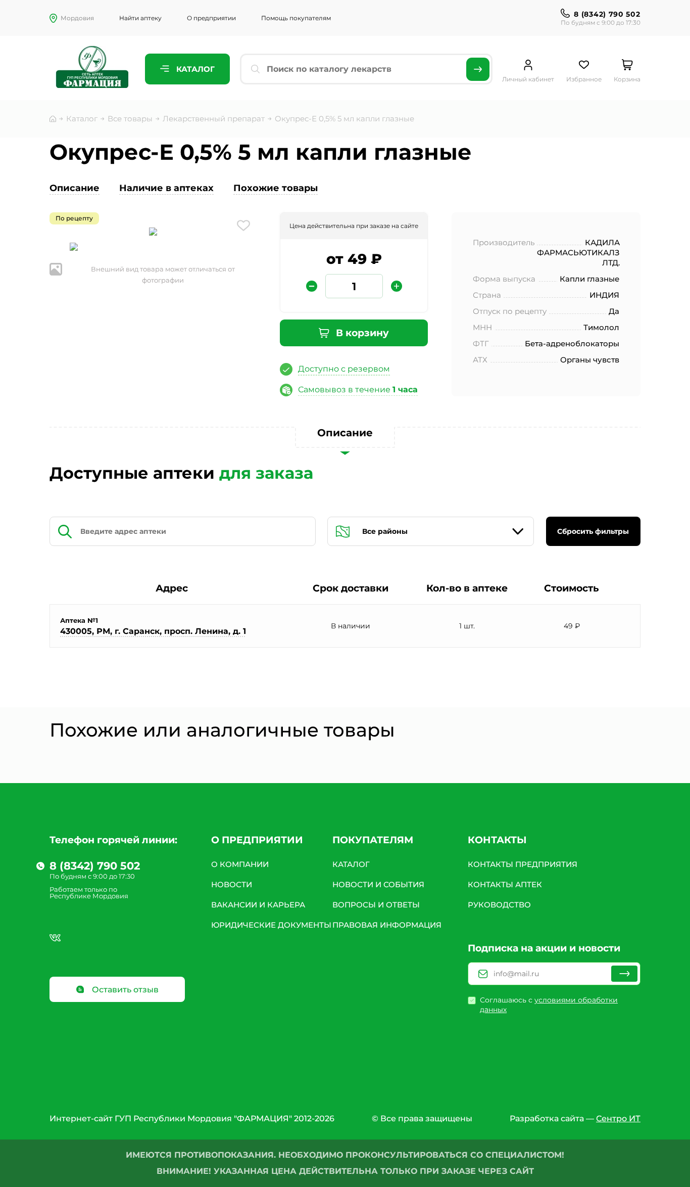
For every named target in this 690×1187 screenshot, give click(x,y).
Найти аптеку (140, 18)
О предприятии (211, 18)
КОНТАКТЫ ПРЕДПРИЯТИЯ (522, 864)
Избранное (584, 79)
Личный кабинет (528, 79)
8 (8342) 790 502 (607, 14)
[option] (153, 232)
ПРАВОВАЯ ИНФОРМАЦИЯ (386, 925)
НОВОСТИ (231, 884)
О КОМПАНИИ (240, 864)
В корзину (361, 333)
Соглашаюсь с (549, 1004)
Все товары (130, 118)
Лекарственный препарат (214, 118)
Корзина (627, 79)
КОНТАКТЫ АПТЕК (505, 884)
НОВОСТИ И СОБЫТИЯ (378, 884)
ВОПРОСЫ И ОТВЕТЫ (376, 904)
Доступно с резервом (344, 369)
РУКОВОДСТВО (499, 904)
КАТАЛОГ (351, 864)
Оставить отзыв (124, 989)
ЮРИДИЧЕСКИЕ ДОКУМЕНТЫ (271, 925)
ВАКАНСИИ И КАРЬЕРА (258, 904)
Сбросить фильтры (593, 531)
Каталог (194, 69)
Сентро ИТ (618, 1118)
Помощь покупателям (296, 18)
